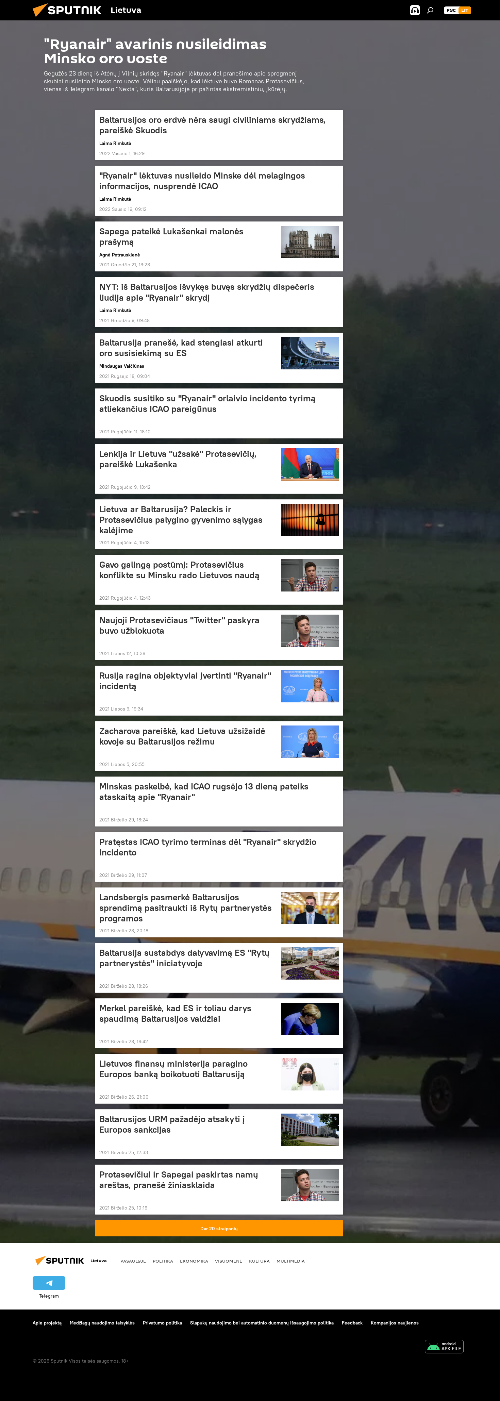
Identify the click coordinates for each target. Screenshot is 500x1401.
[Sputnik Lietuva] (70, 19)
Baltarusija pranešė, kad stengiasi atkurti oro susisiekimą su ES (181, 347)
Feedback (352, 1323)
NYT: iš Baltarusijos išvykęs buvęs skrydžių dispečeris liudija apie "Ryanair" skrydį (206, 292)
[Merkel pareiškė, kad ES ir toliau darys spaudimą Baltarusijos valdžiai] (310, 1019)
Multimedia (291, 1261)
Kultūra (259, 1261)
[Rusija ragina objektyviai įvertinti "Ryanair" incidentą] (310, 686)
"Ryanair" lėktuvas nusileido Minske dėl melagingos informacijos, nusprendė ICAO (202, 180)
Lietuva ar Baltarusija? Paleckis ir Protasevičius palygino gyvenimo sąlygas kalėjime (181, 520)
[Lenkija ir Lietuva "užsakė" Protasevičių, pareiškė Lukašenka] (310, 464)
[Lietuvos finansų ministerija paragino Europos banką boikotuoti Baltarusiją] (310, 1074)
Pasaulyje (133, 1261)
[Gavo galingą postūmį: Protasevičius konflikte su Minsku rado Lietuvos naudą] (310, 575)
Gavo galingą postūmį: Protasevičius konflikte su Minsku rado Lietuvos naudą (179, 570)
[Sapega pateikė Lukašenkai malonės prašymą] (310, 242)
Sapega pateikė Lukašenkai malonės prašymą (171, 236)
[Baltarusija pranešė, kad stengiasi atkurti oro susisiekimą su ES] (310, 353)
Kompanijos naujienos (395, 1323)
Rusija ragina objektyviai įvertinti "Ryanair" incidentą (185, 680)
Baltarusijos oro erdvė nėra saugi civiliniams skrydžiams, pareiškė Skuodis (212, 125)
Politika (163, 1261)
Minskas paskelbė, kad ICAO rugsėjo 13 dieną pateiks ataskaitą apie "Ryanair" (204, 791)
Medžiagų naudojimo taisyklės (102, 1323)
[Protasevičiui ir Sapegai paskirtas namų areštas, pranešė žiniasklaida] (310, 1185)
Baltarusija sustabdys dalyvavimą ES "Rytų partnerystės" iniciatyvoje (184, 958)
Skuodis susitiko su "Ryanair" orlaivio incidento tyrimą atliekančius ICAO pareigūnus (207, 403)
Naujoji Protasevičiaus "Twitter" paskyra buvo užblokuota (179, 625)
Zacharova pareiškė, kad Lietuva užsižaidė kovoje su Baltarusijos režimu (182, 736)
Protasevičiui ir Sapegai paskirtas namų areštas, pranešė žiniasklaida (178, 1179)
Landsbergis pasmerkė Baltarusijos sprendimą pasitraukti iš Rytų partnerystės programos (185, 908)
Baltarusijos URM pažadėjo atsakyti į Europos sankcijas (172, 1124)
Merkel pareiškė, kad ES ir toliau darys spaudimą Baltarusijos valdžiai (175, 1013)
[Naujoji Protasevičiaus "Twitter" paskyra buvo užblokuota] (310, 631)
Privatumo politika (162, 1323)
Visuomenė (228, 1261)
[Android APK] (444, 1347)
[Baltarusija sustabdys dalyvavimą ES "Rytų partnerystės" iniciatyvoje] (310, 963)
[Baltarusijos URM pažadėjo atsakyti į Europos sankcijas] (310, 1130)
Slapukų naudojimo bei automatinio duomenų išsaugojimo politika (262, 1323)
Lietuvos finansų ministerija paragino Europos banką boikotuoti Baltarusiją (173, 1069)
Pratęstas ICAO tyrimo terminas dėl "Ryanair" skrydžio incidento (207, 847)
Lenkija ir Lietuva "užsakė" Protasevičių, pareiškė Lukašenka (178, 459)
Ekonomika (194, 1261)
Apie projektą (47, 1323)
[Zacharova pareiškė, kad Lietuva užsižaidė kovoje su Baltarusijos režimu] (310, 741)
